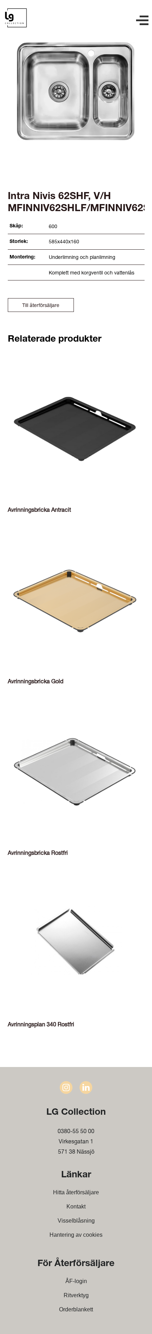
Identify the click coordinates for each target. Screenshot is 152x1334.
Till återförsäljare (40, 305)
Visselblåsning (76, 1221)
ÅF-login (76, 1281)
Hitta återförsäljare (76, 1192)
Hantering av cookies (76, 1235)
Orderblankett (76, 1309)
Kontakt (76, 1207)
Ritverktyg (76, 1295)
